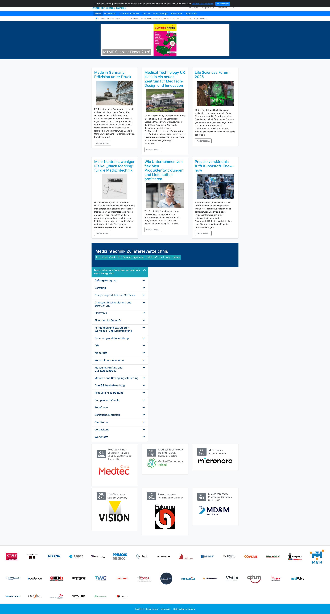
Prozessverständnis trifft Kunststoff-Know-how (214, 165)
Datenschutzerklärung (184, 609)
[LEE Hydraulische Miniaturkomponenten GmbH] (276, 578)
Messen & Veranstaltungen (155, 13)
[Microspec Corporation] (166, 578)
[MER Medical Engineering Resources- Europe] (317, 556)
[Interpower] (295, 556)
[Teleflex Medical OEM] (79, 578)
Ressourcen (176, 13)
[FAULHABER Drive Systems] (13, 596)
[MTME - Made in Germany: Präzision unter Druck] (114, 93)
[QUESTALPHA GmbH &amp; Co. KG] (79, 596)
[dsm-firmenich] (164, 556)
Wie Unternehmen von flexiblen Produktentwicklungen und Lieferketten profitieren (164, 170)
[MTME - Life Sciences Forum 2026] (215, 93)
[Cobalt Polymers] (142, 556)
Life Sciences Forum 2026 (212, 74)
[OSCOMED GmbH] (122, 578)
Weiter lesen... (102, 143)
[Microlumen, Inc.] (210, 578)
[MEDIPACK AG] (188, 578)
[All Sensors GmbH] (186, 556)
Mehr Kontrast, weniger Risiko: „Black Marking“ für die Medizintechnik (114, 165)
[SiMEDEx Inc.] (57, 578)
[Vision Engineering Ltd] (232, 578)
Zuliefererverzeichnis (129, 13)
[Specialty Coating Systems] (57, 596)
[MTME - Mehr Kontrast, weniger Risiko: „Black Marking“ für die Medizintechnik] (114, 186)
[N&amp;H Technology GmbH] (98, 556)
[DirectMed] (273, 556)
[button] (110, 40)
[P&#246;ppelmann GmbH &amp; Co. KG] (13, 578)
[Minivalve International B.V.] (298, 578)
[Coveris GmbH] (251, 556)
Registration (191, 13)
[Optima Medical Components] (122, 596)
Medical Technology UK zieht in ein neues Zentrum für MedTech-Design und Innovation (165, 79)
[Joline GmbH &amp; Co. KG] (229, 556)
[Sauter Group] (32, 556)
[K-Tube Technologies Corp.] (11, 556)
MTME (98, 13)
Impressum (166, 609)
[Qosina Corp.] (54, 556)
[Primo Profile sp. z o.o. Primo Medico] (120, 556)
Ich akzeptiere (223, 4)
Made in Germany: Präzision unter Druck (112, 74)
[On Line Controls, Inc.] (101, 596)
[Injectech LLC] (76, 556)
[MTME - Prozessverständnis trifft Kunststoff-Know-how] (215, 186)
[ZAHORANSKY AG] (207, 556)
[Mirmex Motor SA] (35, 596)
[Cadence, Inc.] (35, 578)
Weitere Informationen (202, 3)
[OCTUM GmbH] (254, 578)
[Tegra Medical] (144, 578)
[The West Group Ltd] (101, 578)
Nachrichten (110, 13)
